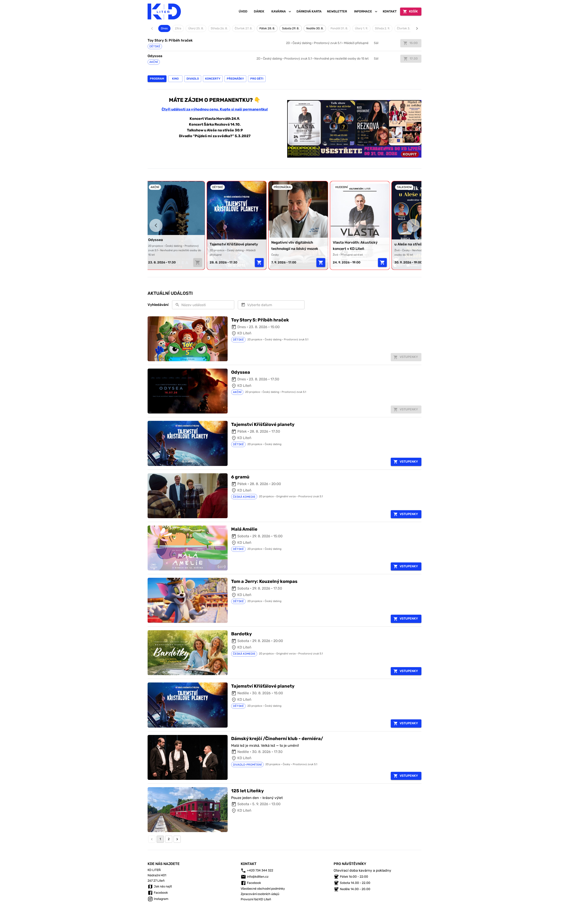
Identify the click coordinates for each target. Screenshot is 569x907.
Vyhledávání (158, 305)
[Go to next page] (177, 839)
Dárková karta (309, 11)
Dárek (259, 11)
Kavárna (278, 11)
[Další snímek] (413, 225)
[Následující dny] (417, 28)
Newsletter (337, 11)
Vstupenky (409, 462)
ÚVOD (243, 11)
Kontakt (390, 11)
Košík (413, 11)
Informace (363, 11)
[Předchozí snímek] (155, 225)
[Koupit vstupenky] (200, 262)
